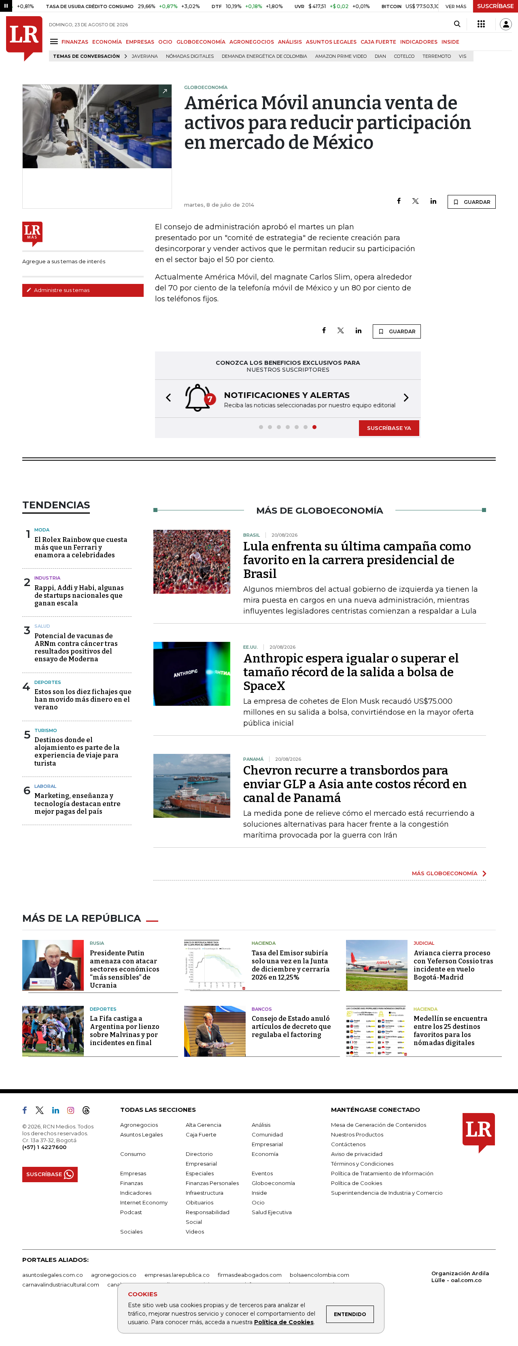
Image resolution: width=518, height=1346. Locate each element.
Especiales (200, 1173)
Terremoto (436, 56)
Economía (265, 1154)
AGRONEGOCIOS (251, 42)
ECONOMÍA (107, 42)
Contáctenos (348, 1144)
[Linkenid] (59, 1112)
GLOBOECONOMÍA (200, 42)
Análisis (261, 1125)
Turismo (45, 730)
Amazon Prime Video (341, 56)
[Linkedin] (433, 201)
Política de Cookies (284, 1322)
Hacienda (264, 943)
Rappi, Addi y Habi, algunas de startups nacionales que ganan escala (79, 595)
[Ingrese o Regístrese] (506, 24)
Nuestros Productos (357, 1134)
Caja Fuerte (201, 1134)
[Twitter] (415, 201)
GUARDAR (476, 202)
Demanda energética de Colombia (264, 56)
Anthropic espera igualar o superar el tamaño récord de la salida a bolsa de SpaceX (351, 672)
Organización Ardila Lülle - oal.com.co (460, 1276)
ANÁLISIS (290, 42)
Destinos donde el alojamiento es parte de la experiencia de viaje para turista (77, 751)
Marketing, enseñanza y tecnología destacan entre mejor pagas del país (77, 803)
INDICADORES (418, 42)
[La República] (24, 38)
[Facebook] (399, 201)
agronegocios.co (113, 1275)
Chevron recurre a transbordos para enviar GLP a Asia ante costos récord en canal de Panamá (355, 784)
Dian (380, 56)
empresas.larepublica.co (177, 1275)
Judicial (424, 943)
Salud (42, 626)
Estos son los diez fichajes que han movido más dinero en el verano (83, 699)
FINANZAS (75, 42)
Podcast (131, 1212)
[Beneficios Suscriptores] (481, 24)
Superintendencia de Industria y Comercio (387, 1192)
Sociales (131, 1231)
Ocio (258, 1202)
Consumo (133, 1154)
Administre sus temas (61, 290)
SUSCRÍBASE (495, 6)
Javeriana (145, 56)
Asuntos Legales (141, 1134)
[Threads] (89, 1112)
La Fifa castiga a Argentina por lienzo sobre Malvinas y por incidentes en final (124, 1031)
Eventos (262, 1173)
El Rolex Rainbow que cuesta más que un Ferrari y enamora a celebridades (80, 547)
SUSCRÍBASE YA (389, 428)
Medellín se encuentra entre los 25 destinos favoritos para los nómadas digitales (451, 1031)
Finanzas (131, 1183)
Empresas (133, 1173)
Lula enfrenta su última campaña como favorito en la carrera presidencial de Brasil (357, 560)
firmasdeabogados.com (250, 1275)
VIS (462, 56)
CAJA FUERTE (378, 42)
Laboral (45, 786)
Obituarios (199, 1202)
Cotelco (404, 56)
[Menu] (55, 41)
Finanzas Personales (212, 1183)
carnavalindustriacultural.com (60, 1284)
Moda (41, 530)
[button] (166, 398)
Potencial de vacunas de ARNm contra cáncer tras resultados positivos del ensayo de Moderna (76, 647)
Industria (47, 578)
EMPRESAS (140, 42)
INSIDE (450, 42)
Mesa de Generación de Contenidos (378, 1125)
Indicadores (135, 1192)
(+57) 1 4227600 (44, 1147)
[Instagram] (74, 1112)
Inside (259, 1192)
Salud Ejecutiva (272, 1212)
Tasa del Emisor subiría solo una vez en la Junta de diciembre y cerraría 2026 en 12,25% (291, 965)
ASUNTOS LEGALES (331, 42)
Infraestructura (204, 1192)
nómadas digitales (190, 56)
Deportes (47, 682)
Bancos (262, 1009)
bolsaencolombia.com (319, 1275)
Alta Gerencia (203, 1125)
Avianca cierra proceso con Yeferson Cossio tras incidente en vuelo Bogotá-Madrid (453, 965)
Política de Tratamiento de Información (382, 1173)
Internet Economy (144, 1202)
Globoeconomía (273, 1183)
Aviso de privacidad (356, 1154)
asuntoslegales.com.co (52, 1275)
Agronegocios (139, 1125)
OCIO (165, 42)
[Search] (457, 24)
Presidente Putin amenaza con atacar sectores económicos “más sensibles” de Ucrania (124, 969)
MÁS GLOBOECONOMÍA (445, 873)
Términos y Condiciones (362, 1163)
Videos (195, 1231)
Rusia (97, 943)
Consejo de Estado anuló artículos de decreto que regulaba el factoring (291, 1027)
